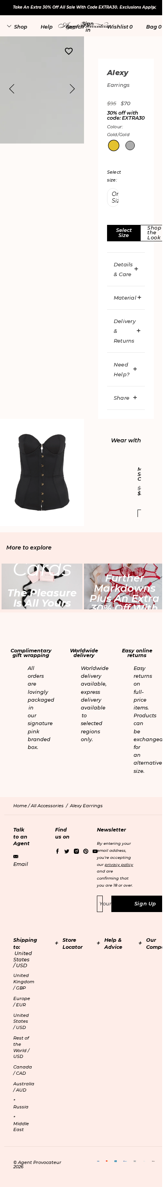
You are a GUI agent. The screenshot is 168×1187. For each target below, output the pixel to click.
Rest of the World (21, 1047)
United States (21, 1021)
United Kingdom (23, 981)
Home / (22, 805)
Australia (23, 1087)
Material (125, 298)
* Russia (21, 1104)
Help (47, 27)
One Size (115, 197)
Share (121, 398)
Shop (20, 27)
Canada (22, 1070)
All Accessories (47, 805)
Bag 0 (153, 27)
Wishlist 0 (119, 27)
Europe (21, 1001)
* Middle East (21, 1123)
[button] (88, 26)
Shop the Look (154, 233)
